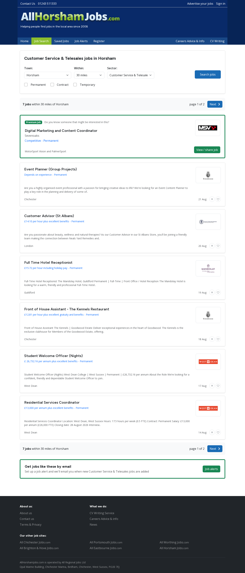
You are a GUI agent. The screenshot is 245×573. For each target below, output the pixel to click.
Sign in (220, 4)
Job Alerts (81, 41)
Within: (79, 68)
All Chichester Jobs (35, 542)
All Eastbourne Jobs (106, 548)
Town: (28, 68)
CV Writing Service (102, 513)
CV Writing (217, 41)
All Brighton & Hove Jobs (39, 548)
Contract (63, 85)
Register (99, 41)
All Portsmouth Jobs (106, 542)
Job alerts (211, 469)
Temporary (87, 85)
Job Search (41, 41)
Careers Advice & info (104, 519)
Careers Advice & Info (190, 41)
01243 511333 (47, 4)
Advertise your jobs (200, 4)
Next (213, 104)
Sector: (112, 68)
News (93, 525)
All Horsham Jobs (174, 548)
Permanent (38, 85)
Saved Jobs (61, 41)
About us (26, 513)
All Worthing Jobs (174, 542)
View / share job (207, 150)
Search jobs (208, 74)
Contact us (27, 519)
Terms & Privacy (30, 525)
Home (24, 41)
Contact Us (27, 4)
